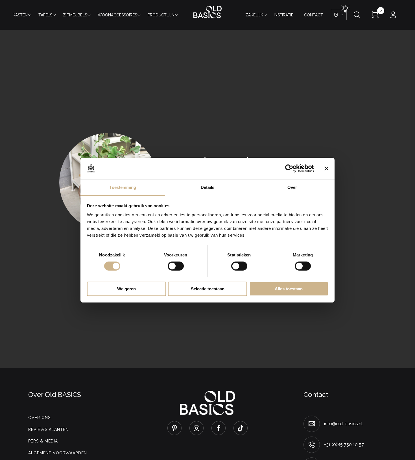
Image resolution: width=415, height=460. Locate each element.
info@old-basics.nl (343, 423)
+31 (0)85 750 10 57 (344, 444)
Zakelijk (254, 15)
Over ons (39, 418)
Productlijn (161, 15)
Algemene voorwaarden (57, 453)
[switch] (176, 266)
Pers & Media (43, 441)
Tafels (45, 15)
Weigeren (126, 288)
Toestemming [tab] (122, 187)
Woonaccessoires (117, 15)
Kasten (20, 15)
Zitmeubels (75, 15)
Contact (313, 15)
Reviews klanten (48, 429)
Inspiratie (283, 15)
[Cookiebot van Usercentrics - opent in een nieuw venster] (289, 168)
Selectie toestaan (207, 288)
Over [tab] (292, 187)
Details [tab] (208, 187)
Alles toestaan (289, 288)
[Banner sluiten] (326, 168)
